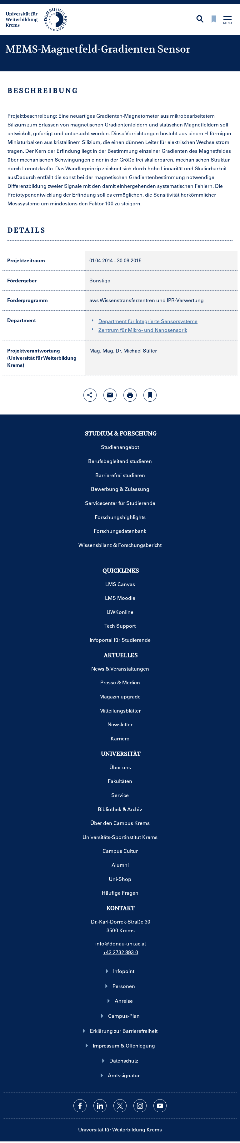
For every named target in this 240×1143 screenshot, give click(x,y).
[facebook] (80, 1105)
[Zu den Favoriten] (214, 19)
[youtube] (160, 1105)
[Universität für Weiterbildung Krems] (39, 19)
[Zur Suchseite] (200, 19)
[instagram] (140, 1105)
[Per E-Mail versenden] (110, 395)
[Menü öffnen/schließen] (227, 20)
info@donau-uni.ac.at (120, 943)
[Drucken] (130, 395)
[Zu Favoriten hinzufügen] (150, 395)
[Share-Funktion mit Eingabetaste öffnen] (90, 395)
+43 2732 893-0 (120, 952)
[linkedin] (100, 1105)
